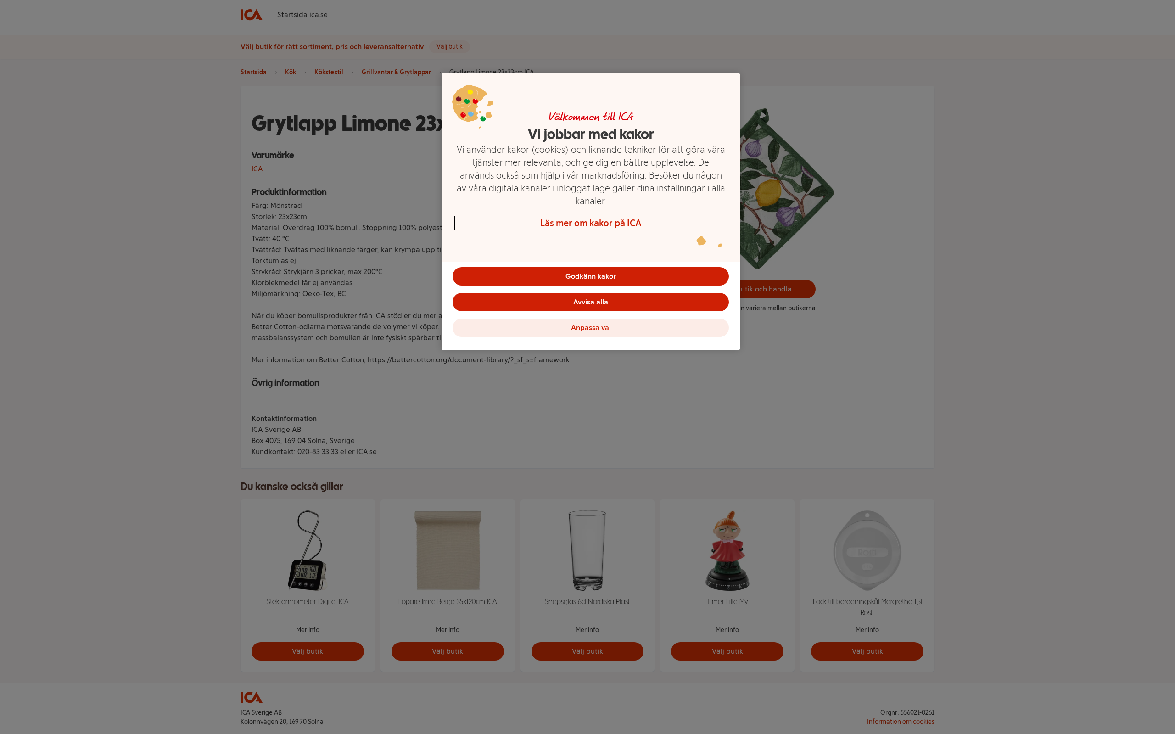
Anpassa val (591, 327)
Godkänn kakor (590, 276)
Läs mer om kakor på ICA (591, 223)
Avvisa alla (590, 301)
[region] (591, 211)
